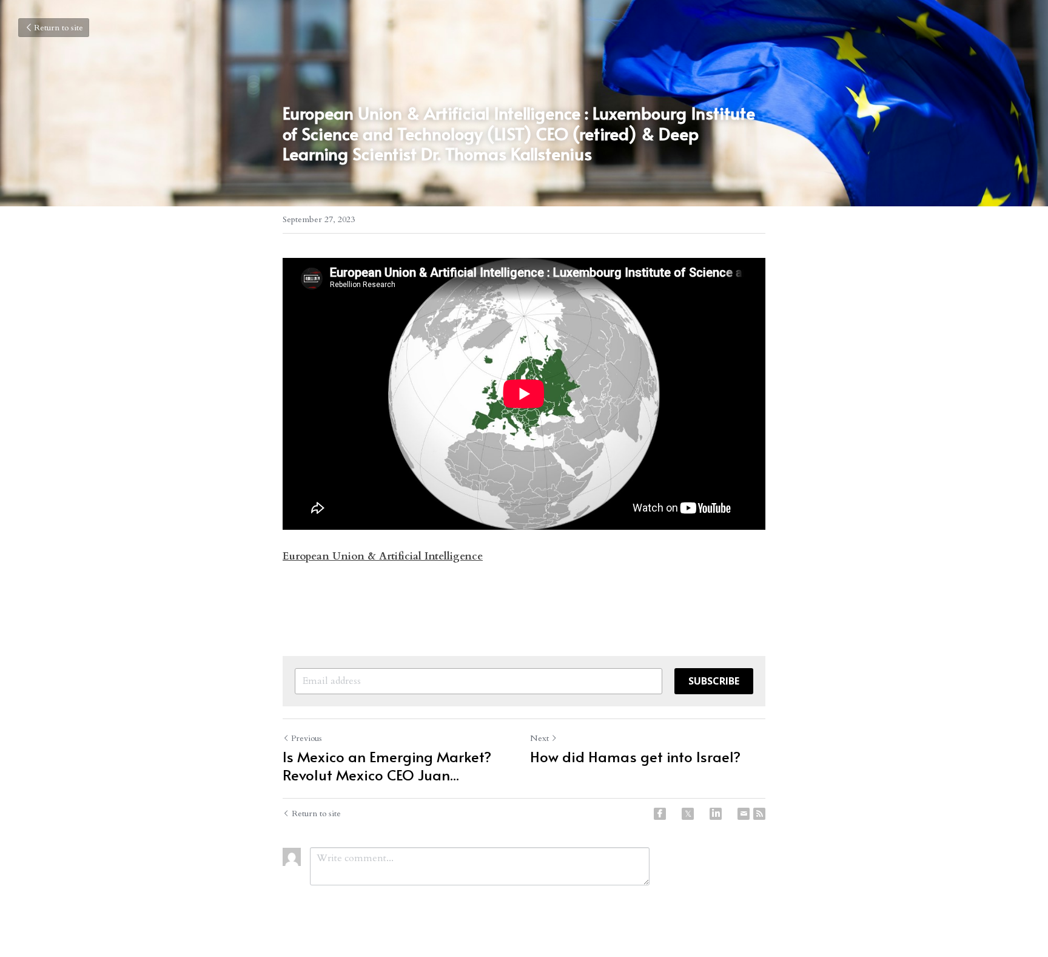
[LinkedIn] (716, 814)
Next (539, 738)
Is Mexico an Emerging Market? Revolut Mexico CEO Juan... (387, 766)
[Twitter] (688, 814)
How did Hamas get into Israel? (635, 757)
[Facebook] (660, 814)
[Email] (743, 814)
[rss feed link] (759, 814)
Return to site (58, 27)
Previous (306, 738)
